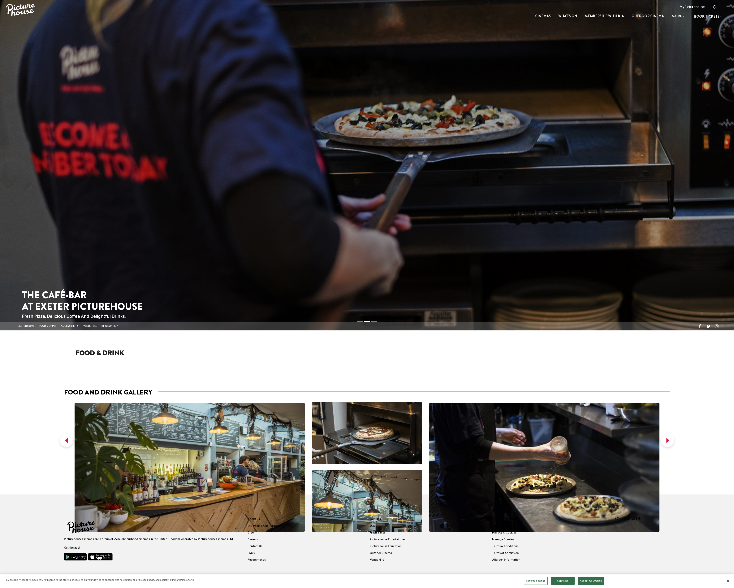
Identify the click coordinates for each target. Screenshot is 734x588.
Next (668, 131)
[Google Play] (75, 247)
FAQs (251, 242)
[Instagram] (641, 217)
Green (251, 222)
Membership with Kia (604, 16)
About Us (254, 208)
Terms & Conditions (505, 235)
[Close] (728, 581)
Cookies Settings (536, 581)
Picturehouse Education (386, 235)
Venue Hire (377, 249)
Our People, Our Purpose (264, 215)
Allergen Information (506, 249)
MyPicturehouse (692, 7)
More (677, 16)
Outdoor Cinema (648, 16)
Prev (66, 131)
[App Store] (100, 247)
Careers (253, 229)
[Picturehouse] (61, 10)
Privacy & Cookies (504, 222)
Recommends (257, 249)
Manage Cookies (503, 229)
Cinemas (543, 16)
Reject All (562, 581)
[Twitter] (623, 217)
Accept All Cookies (591, 581)
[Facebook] (616, 217)
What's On (567, 16)
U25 (372, 215)
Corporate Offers (503, 208)
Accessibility (500, 215)
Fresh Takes (377, 222)
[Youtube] (632, 217)
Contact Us (255, 235)
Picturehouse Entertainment (389, 229)
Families (375, 208)
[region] (367, 581)
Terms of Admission (505, 242)
